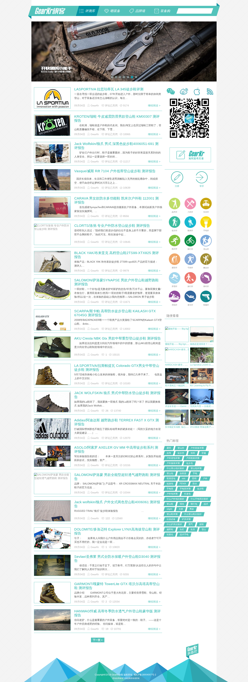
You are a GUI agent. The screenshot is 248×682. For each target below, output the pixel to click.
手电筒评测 (185, 488)
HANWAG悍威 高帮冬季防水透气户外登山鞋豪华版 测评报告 (117, 613)
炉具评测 (186, 519)
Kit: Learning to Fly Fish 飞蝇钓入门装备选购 (211, 385)
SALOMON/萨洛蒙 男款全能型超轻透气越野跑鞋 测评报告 (117, 477)
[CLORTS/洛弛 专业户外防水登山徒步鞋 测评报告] (52, 234)
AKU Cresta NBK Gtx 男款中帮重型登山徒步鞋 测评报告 (117, 338)
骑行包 (194, 504)
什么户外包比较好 (175, 499)
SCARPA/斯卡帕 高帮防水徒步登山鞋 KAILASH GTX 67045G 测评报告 (115, 313)
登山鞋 (170, 504)
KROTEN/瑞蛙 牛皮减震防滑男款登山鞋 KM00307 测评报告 (117, 118)
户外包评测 (172, 493)
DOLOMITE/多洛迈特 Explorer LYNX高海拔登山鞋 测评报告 (117, 531)
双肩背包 (171, 478)
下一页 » (98, 640)
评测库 (90, 11)
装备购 (165, 11)
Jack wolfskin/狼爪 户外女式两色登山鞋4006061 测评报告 (117, 504)
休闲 (193, 453)
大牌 (181, 509)
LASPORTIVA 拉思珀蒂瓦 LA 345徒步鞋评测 (108, 89)
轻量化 (170, 534)
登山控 (181, 448)
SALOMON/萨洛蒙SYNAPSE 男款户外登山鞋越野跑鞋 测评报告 (116, 282)
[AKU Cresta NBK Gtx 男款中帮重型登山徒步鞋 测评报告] (52, 348)
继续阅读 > (154, 105)
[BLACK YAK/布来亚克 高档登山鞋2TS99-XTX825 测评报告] (52, 266)
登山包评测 (196, 468)
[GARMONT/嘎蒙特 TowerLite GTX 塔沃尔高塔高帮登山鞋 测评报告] (52, 595)
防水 (195, 483)
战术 (206, 504)
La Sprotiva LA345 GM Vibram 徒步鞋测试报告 (213, 365)
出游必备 (171, 519)
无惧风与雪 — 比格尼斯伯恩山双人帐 (208, 406)
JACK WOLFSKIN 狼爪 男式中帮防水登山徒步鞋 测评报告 (117, 395)
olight (169, 509)
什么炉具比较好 (174, 524)
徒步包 (189, 463)
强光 (182, 504)
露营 (169, 448)
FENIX (183, 483)
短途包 (170, 483)
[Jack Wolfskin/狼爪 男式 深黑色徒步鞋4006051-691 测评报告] (52, 154)
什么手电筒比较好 (199, 499)
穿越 (204, 453)
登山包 (170, 473)
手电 (195, 473)
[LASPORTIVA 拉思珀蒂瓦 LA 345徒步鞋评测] (52, 97)
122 (107, 518)
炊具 (193, 529)
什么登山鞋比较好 (193, 514)
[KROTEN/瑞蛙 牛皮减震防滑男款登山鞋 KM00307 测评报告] (52, 125)
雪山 (204, 529)
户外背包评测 (173, 458)
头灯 (182, 529)
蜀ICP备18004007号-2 (145, 674)
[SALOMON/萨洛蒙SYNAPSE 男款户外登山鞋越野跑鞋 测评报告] (52, 289)
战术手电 (184, 534)
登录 (202, 186)
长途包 (187, 493)
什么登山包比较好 (175, 468)
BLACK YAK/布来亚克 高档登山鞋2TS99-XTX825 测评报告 (116, 255)
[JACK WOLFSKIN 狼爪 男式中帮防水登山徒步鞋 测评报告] (52, 404)
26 (106, 410)
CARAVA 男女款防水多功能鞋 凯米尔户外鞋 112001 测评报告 (116, 200)
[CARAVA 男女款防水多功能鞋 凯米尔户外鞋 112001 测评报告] (52, 210)
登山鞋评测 (172, 514)
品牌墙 (140, 11)
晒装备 (115, 11)
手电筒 (170, 488)
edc (184, 478)
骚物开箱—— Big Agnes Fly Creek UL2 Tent (186, 344)
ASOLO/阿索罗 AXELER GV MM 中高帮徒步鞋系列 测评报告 (116, 449)
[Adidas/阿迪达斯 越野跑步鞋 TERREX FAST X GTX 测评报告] (52, 428)
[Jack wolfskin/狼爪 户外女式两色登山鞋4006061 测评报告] (52, 513)
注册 (177, 186)
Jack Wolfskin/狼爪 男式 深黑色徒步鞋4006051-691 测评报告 (116, 146)
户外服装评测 (173, 463)
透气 (190, 524)
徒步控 (181, 453)
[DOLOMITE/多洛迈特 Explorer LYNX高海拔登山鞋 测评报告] (52, 541)
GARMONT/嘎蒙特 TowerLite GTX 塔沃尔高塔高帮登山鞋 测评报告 (117, 586)
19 (106, 628)
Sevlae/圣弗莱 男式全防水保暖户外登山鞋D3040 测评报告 (117, 559)
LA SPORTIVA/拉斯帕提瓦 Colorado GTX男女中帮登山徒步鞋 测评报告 (116, 368)
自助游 (183, 473)
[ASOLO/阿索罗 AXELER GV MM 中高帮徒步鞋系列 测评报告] (52, 459)
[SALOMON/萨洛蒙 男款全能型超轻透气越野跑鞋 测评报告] (52, 483)
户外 (205, 478)
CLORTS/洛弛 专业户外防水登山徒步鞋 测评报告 (112, 226)
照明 (194, 478)
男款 (192, 509)
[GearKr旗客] (52, 13)
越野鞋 (170, 529)
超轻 (201, 524)
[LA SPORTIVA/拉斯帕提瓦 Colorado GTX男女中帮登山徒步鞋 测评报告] (52, 378)
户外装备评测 (197, 448)
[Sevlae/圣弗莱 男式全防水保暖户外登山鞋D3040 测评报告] (52, 568)
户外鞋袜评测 (192, 458)
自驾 (169, 453)
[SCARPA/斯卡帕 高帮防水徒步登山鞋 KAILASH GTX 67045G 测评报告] (52, 327)
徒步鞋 (200, 488)
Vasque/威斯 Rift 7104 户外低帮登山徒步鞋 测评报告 (115, 171)
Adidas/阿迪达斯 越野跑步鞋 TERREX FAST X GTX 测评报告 (116, 422)
